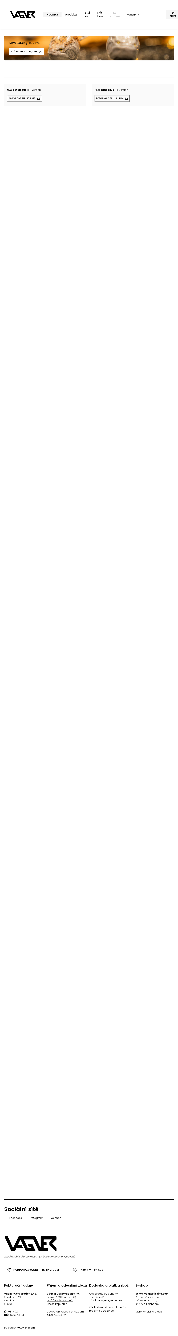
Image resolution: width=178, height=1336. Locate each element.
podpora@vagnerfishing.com (65, 1311)
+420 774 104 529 (57, 1315)
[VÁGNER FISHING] (22, 14)
